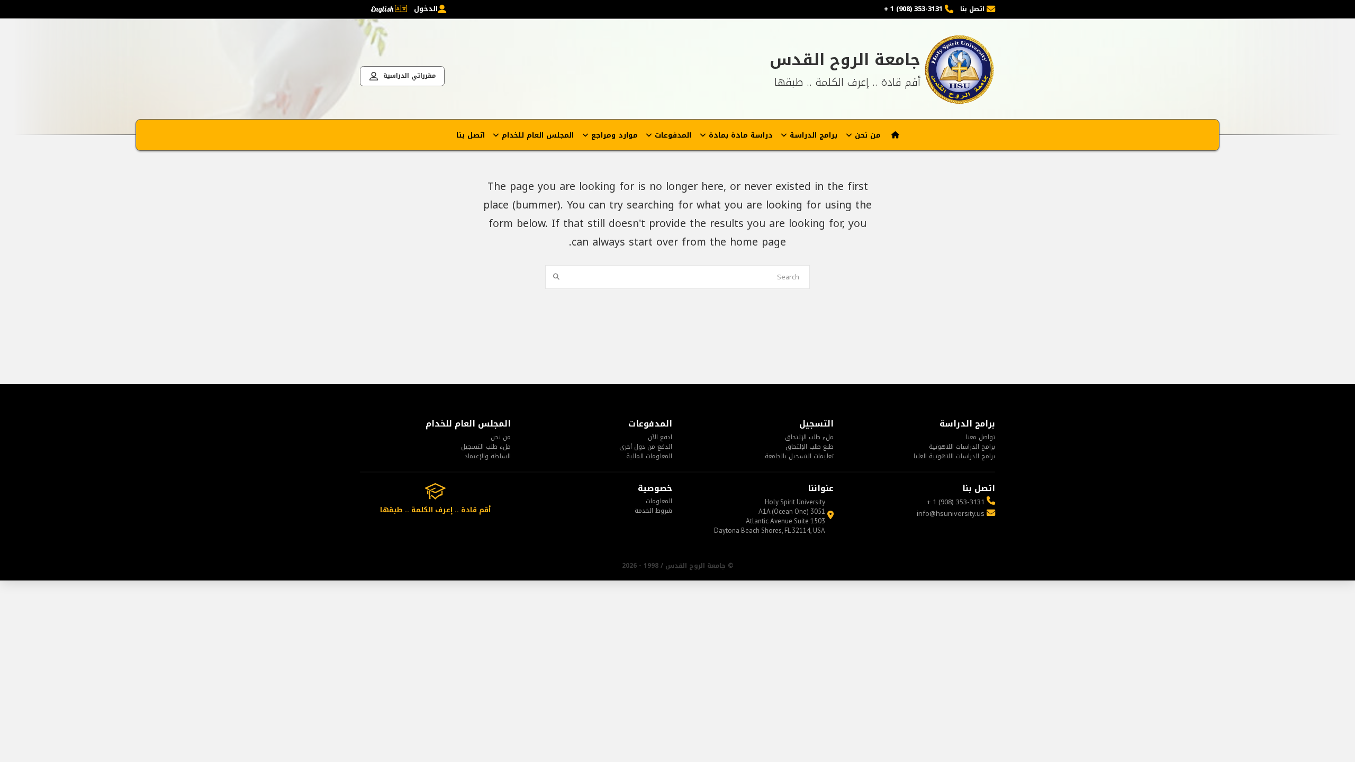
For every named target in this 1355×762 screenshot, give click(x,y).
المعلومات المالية (649, 456)
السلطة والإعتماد (488, 456)
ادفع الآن (660, 437)
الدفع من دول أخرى (645, 446)
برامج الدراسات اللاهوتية (962, 446)
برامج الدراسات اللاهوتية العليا (954, 456)
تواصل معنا (980, 437)
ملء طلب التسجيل (486, 446)
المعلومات (659, 501)
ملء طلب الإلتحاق (809, 437)
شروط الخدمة (653, 510)
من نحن (501, 437)
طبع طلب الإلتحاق (809, 446)
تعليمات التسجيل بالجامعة (799, 456)
